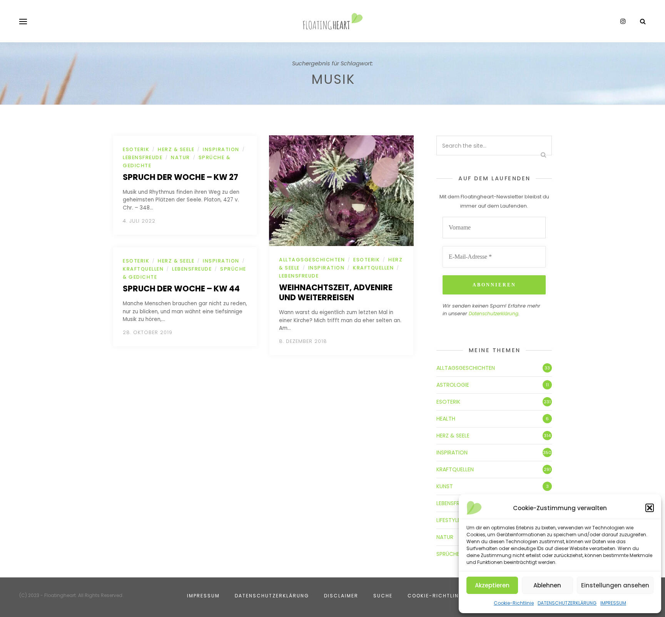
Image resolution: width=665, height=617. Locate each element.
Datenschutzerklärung (493, 313)
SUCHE (383, 595)
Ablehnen (547, 585)
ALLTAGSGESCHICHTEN (312, 259)
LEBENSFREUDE (142, 157)
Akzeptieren (492, 585)
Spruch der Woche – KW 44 (181, 288)
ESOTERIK (136, 149)
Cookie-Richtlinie (514, 603)
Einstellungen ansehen (615, 585)
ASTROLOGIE (452, 385)
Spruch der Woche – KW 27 (180, 177)
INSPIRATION (221, 149)
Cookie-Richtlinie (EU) (443, 595)
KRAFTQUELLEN (143, 269)
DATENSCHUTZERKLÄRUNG (567, 603)
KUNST (444, 486)
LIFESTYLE (448, 520)
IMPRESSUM (613, 603)
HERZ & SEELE (176, 149)
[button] (649, 508)
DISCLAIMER (341, 595)
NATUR (180, 157)
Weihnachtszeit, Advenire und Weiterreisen (336, 292)
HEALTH (445, 418)
